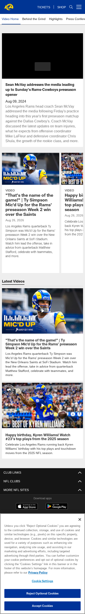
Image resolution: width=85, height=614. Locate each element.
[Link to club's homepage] (8, 5)
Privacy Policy (37, 572)
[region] (42, 563)
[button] (43, 66)
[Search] (71, 7)
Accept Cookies (42, 605)
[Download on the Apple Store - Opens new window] (27, 502)
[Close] (80, 519)
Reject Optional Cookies (42, 593)
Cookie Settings (42, 581)
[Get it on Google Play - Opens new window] (57, 503)
